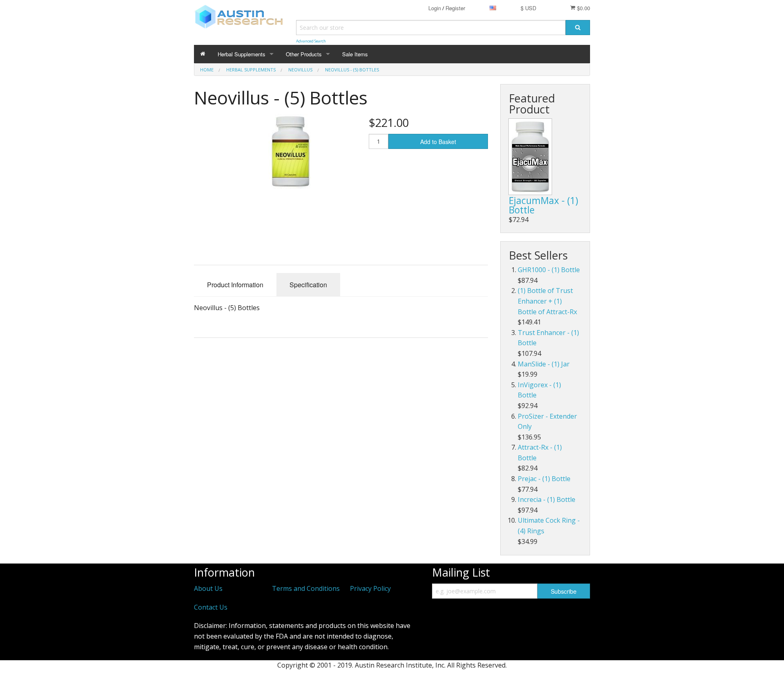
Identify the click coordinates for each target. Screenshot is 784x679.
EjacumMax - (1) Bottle (543, 205)
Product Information (235, 284)
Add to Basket (438, 142)
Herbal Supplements (241, 54)
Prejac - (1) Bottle (544, 478)
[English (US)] (493, 8)
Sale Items (355, 54)
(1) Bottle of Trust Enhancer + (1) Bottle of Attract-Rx (547, 301)
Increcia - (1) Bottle (546, 499)
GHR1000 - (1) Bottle (549, 269)
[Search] (578, 27)
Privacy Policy (370, 588)
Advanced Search (311, 41)
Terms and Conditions (306, 588)
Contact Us (210, 607)
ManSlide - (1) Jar (544, 363)
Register (455, 8)
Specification (308, 284)
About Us (208, 588)
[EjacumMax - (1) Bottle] (530, 157)
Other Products (304, 54)
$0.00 (582, 8)
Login (434, 8)
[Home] (203, 54)
